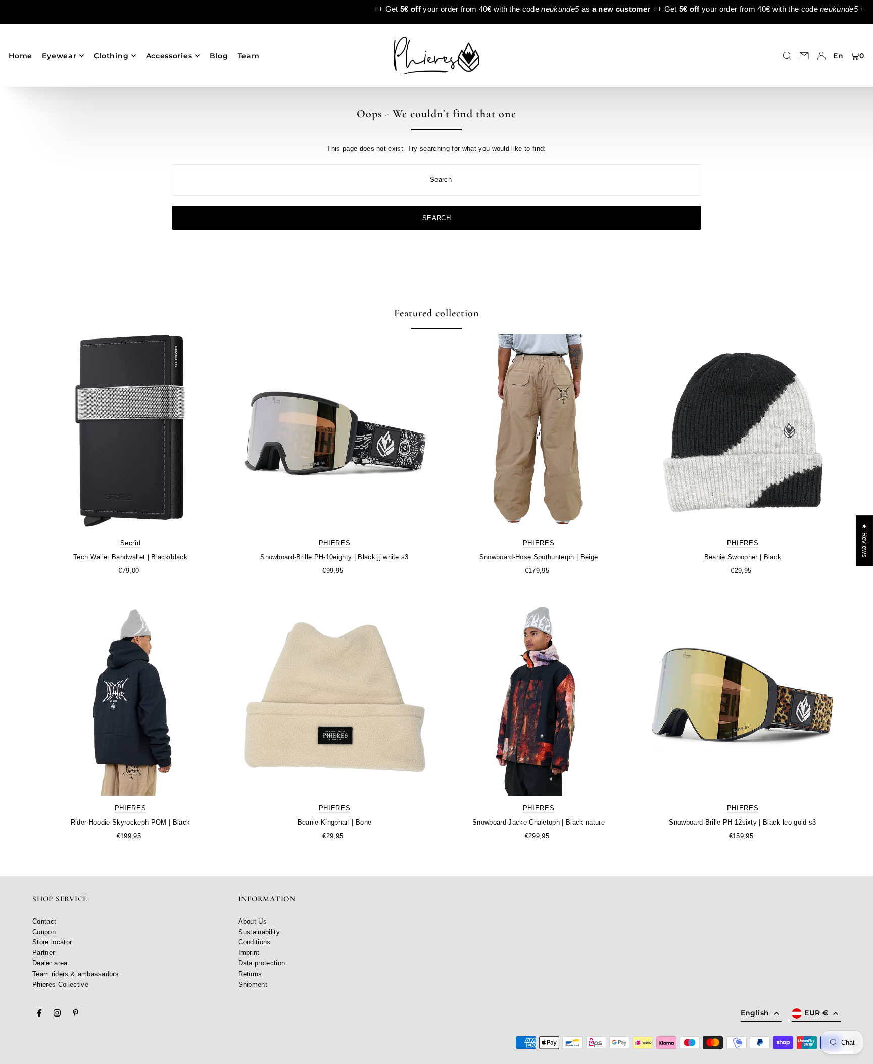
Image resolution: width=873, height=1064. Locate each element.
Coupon (44, 932)
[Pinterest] (75, 1013)
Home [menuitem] (20, 55)
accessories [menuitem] (169, 55)
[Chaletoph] (539, 698)
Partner (43, 952)
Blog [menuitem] (219, 55)
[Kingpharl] (334, 698)
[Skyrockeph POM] (130, 698)
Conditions (254, 942)
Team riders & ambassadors (75, 974)
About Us (252, 921)
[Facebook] (39, 1013)
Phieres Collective (60, 984)
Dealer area (50, 963)
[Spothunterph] (539, 432)
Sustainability (259, 932)
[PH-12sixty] (743, 698)
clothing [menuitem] (111, 55)
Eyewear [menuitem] (59, 55)
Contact (44, 921)
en (838, 55)
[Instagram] (57, 1013)
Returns (250, 974)
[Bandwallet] (130, 432)
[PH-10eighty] (334, 432)
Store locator (52, 942)
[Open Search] (787, 56)
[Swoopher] (743, 432)
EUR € (816, 1013)
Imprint (249, 952)
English (755, 1013)
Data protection (261, 963)
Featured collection (436, 313)
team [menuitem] (249, 55)
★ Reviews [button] (864, 540)
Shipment (253, 984)
